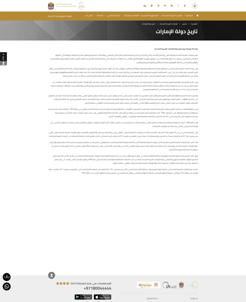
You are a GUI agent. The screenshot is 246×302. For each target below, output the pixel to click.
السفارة (189, 15)
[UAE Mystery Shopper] (148, 285)
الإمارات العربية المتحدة (172, 15)
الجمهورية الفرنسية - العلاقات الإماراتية (141, 15)
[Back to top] (51, 275)
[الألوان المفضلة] (152, 6)
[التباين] (158, 6)
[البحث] (178, 6)
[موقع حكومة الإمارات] (188, 285)
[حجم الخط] (144, 6)
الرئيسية (194, 24)
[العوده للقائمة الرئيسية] (62, 9)
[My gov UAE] (169, 285)
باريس (184, 24)
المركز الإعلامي (113, 15)
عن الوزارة (194, 298)
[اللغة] (172, 6)
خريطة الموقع (152, 298)
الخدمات (100, 15)
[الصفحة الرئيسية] (185, 6)
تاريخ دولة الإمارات (148, 24)
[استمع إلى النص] (165, 6)
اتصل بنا (89, 15)
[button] (7, 277)
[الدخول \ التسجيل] (195, 6)
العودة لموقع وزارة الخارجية (60, 16)
